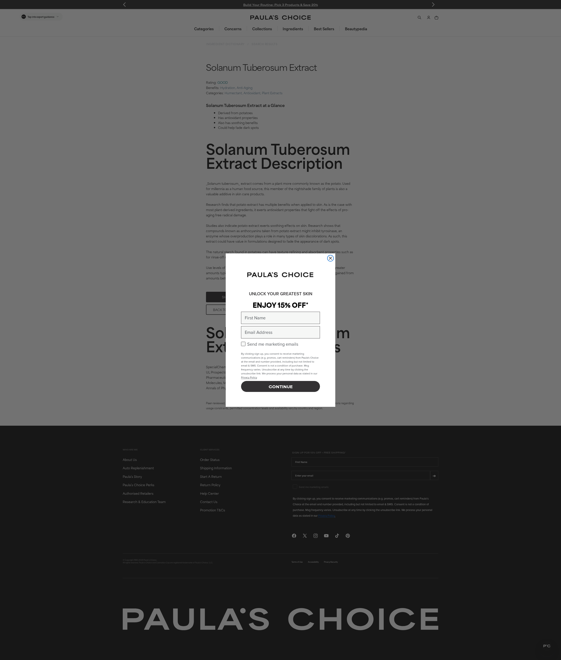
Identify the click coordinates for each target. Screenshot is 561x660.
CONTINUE (281, 386)
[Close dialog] (330, 258)
